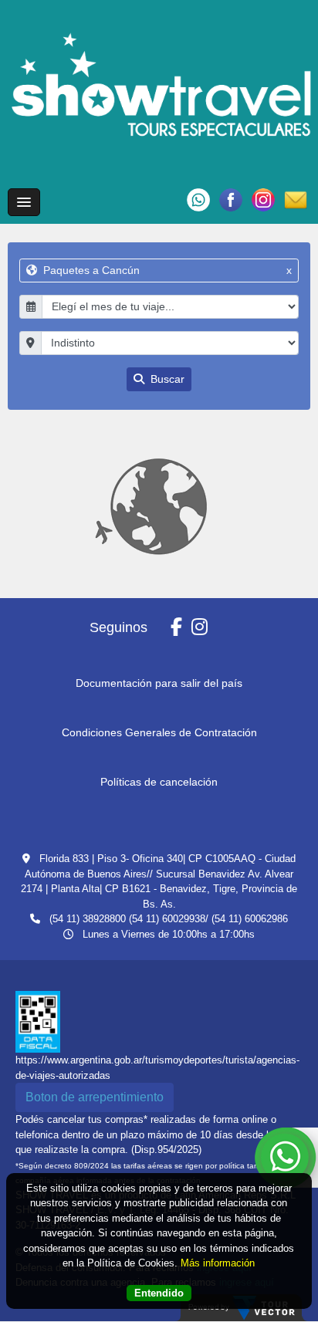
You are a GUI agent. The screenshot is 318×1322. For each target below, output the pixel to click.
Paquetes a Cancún (165, 270)
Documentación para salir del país (159, 683)
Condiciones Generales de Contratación (159, 732)
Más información (218, 1263)
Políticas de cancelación (159, 782)
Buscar (165, 379)
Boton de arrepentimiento (94, 1097)
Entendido (159, 1293)
